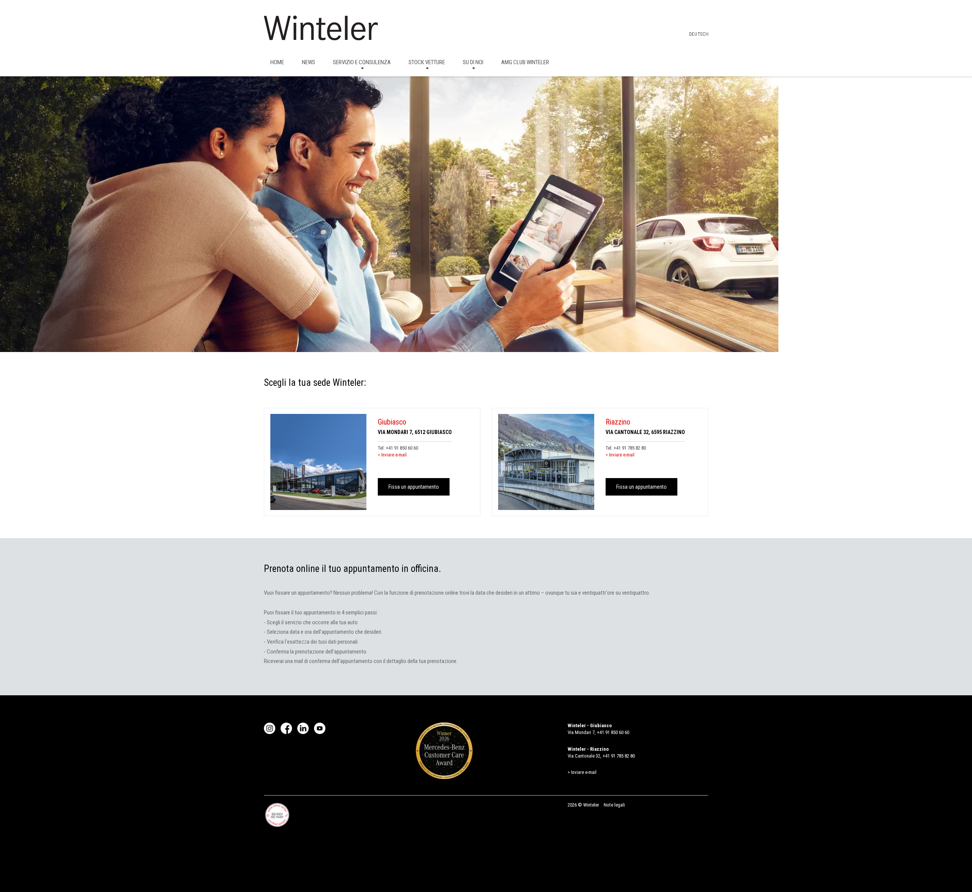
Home (277, 62)
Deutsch (699, 34)
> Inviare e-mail (392, 455)
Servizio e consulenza (362, 62)
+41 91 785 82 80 (630, 448)
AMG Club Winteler (525, 62)
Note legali (614, 805)
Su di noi (473, 62)
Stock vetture (427, 62)
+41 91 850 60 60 (402, 448)
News (308, 62)
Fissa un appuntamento (413, 487)
